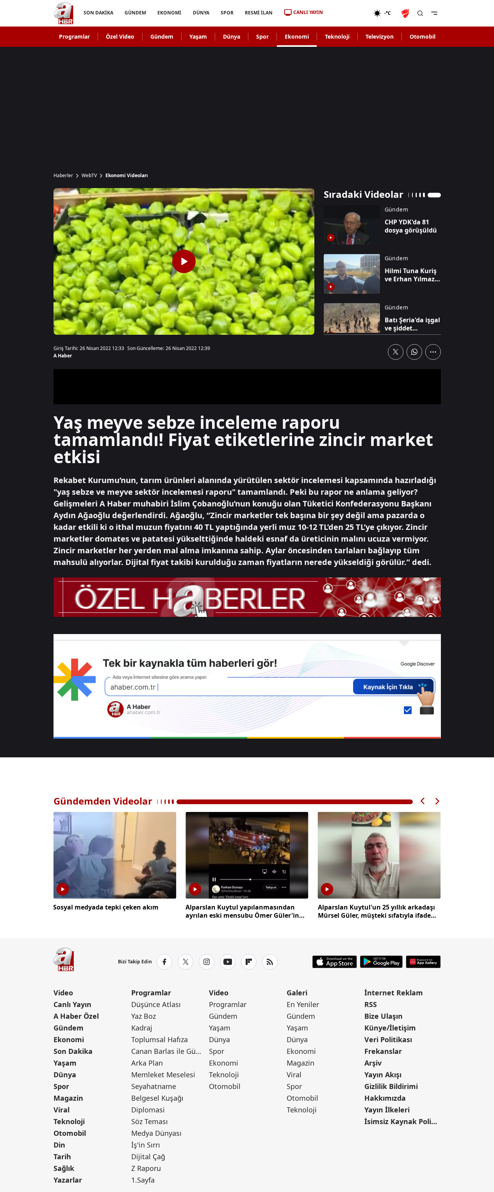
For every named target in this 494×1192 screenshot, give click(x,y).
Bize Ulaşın (383, 1016)
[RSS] (270, 962)
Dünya (231, 36)
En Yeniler (303, 1004)
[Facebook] (164, 962)
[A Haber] (64, 13)
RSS (370, 1004)
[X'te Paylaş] (395, 352)
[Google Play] (381, 962)
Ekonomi (297, 36)
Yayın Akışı (382, 1074)
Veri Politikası (388, 1039)
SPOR (226, 12)
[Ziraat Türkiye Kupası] (406, 13)
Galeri (297, 992)
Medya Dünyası (156, 1133)
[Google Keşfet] (247, 686)
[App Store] (334, 962)
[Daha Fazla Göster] (433, 352)
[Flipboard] (249, 962)
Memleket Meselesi (163, 1074)
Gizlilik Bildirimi (391, 1086)
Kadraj (141, 1027)
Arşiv (373, 1063)
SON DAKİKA (98, 12)
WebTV (89, 175)
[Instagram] (206, 962)
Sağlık (64, 1168)
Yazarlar (68, 1180)
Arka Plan (147, 1063)
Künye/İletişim (390, 1027)
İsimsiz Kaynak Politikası (402, 1121)
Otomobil (422, 36)
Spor (262, 36)
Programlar (74, 36)
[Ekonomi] (348, 13)
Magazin (68, 1098)
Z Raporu (146, 1168)
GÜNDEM (135, 12)
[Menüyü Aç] (434, 13)
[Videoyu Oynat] (184, 261)
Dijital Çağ (148, 1156)
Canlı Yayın (72, 1004)
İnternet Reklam (393, 992)
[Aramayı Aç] (420, 13)
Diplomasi (148, 1109)
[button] (423, 801)
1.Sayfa (143, 1180)
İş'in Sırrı (145, 1144)
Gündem (161, 36)
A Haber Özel (76, 1016)
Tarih (62, 1156)
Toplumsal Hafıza (159, 1039)
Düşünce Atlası (156, 1004)
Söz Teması (149, 1121)
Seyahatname (153, 1086)
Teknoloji (337, 36)
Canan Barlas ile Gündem (169, 1051)
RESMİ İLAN (258, 12)
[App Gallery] (423, 962)
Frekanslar (383, 1051)
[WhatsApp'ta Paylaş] (414, 352)
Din (59, 1144)
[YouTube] (227, 962)
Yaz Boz (143, 1016)
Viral (62, 1109)
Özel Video (120, 36)
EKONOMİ (169, 12)
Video (63, 992)
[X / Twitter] (185, 962)
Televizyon (380, 36)
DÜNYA (201, 12)
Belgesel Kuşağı (157, 1098)
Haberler (63, 175)
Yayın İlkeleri (387, 1109)
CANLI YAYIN (308, 12)
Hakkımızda (385, 1098)
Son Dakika (73, 1051)
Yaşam (198, 36)
